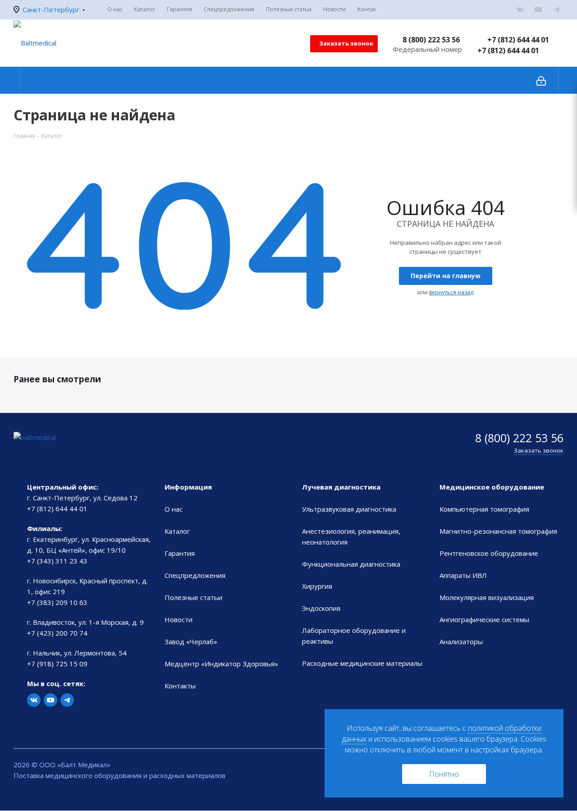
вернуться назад (451, 292)
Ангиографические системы (484, 619)
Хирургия (317, 586)
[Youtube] (538, 9)
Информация (188, 486)
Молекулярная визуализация (487, 597)
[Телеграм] (556, 9)
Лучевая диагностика (341, 486)
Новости (178, 619)
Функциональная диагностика (351, 563)
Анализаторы (461, 641)
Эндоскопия (321, 608)
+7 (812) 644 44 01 (518, 40)
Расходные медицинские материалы (362, 663)
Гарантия (180, 553)
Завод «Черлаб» (191, 641)
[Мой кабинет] (541, 80)
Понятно (444, 774)
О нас (174, 508)
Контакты (180, 685)
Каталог (177, 531)
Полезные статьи (193, 597)
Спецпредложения (195, 575)
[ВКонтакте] (519, 9)
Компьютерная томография (484, 508)
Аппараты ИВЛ (463, 575)
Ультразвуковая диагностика (349, 508)
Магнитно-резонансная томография (498, 531)
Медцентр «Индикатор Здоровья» (221, 663)
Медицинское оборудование (492, 486)
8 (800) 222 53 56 (431, 40)
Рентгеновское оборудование (489, 553)
